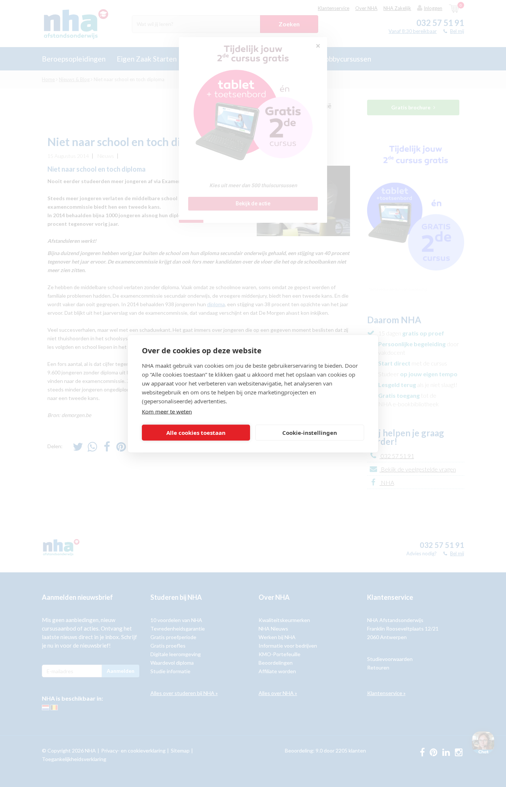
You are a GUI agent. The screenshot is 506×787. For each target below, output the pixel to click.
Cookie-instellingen (309, 432)
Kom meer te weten (167, 411)
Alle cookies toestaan (196, 432)
